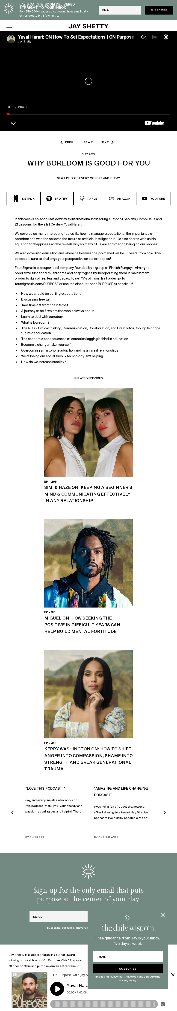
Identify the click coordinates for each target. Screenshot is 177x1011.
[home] (88, 26)
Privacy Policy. (128, 980)
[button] (34, 25)
